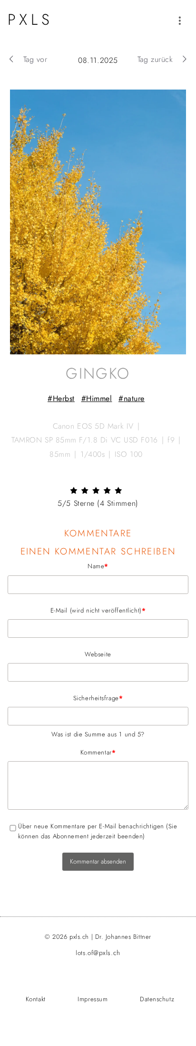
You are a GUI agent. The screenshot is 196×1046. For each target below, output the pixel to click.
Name (58, 566)
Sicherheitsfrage (65, 698)
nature (134, 398)
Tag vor (35, 59)
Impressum (93, 999)
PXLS (30, 19)
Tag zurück (155, 59)
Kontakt (36, 999)
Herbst (64, 398)
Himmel (99, 398)
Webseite (98, 654)
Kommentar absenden (98, 861)
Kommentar (62, 752)
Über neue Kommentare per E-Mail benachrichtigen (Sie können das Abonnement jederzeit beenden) (97, 831)
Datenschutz (157, 999)
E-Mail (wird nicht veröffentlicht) (77, 610)
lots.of (98, 952)
